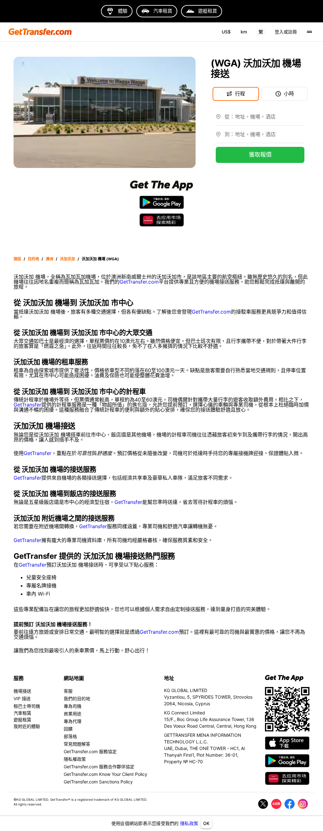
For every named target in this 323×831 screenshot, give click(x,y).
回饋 (68, 728)
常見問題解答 (77, 744)
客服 (68, 691)
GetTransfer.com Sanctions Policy (98, 781)
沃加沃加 (67, 259)
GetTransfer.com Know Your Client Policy (105, 774)
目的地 (33, 259)
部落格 (70, 736)
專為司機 (72, 706)
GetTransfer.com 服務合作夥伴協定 (99, 766)
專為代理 (72, 721)
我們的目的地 (77, 698)
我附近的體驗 (27, 726)
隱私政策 (189, 823)
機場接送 (22, 691)
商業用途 (72, 713)
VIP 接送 (22, 698)
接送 (17, 259)
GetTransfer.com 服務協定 (90, 751)
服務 (19, 678)
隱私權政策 (75, 759)
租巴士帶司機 (27, 706)
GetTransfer (27, 404)
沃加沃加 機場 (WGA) (100, 259)
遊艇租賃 (22, 719)
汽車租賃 (22, 713)
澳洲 (49, 259)
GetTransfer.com (139, 282)
